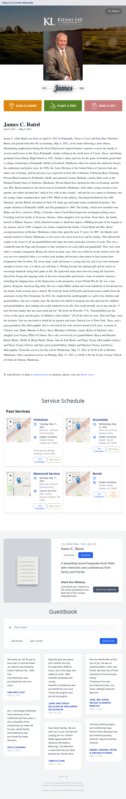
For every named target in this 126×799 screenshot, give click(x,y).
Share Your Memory (106, 589)
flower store (87, 374)
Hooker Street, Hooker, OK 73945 (48, 441)
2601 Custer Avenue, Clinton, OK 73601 (49, 496)
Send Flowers (113, 494)
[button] (19, 427)
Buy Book (85, 555)
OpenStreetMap (66, 790)
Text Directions (39, 460)
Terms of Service (71, 785)
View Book (69, 555)
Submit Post (108, 640)
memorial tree (41, 374)
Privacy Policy (54, 785)
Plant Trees (54, 459)
